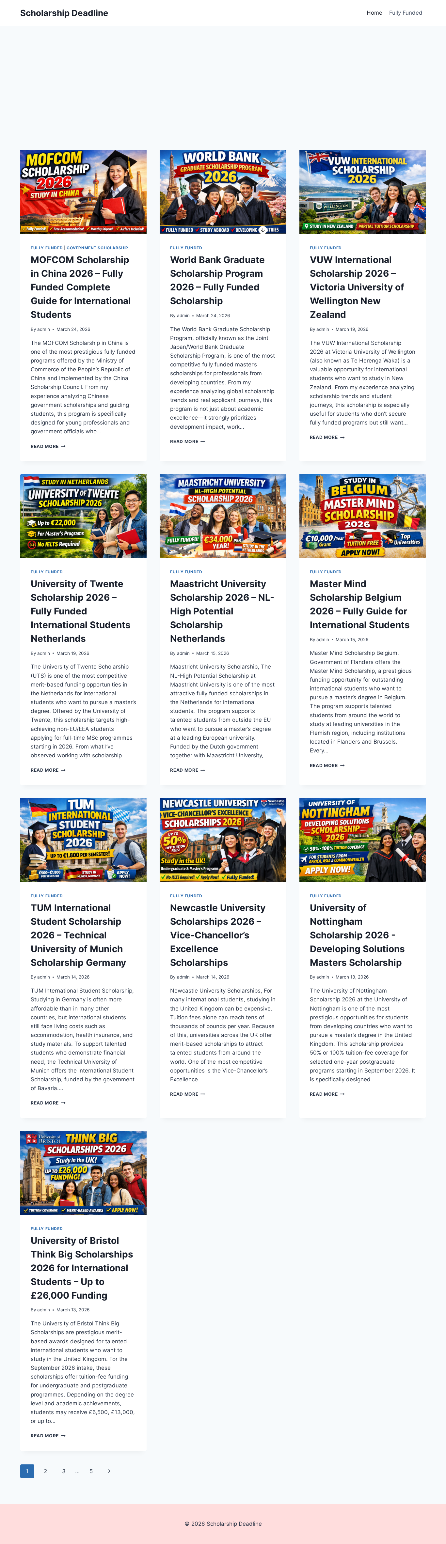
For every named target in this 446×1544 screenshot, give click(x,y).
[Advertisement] (223, 75)
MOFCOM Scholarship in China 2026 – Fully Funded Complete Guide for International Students (81, 287)
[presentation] (83, 192)
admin (43, 329)
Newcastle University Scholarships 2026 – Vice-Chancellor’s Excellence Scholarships (217, 935)
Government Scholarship (97, 247)
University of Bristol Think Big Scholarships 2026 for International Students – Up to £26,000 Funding (82, 1268)
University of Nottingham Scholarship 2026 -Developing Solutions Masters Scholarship (357, 935)
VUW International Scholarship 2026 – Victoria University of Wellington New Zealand (357, 287)
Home (374, 12)
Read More (48, 446)
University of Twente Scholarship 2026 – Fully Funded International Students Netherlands (81, 611)
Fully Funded (405, 12)
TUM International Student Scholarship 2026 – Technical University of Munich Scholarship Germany (78, 935)
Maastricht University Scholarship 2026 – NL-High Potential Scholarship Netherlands (222, 611)
